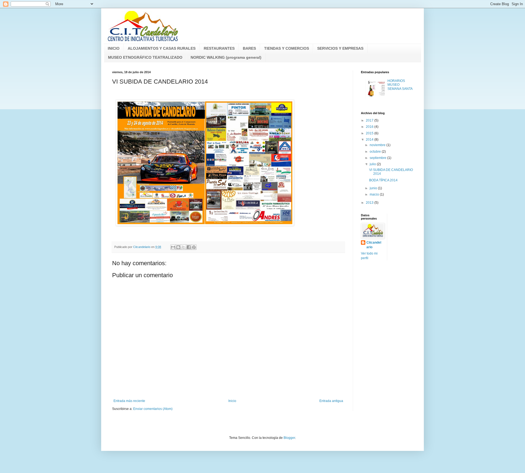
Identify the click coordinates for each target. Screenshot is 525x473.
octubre (376, 151)
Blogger (289, 438)
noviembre (378, 145)
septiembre (378, 158)
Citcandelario (373, 245)
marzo (375, 194)
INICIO (113, 48)
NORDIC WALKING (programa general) (226, 57)
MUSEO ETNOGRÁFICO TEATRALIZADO (145, 57)
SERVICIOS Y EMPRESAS (340, 48)
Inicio (232, 401)
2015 (370, 133)
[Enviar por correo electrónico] (173, 247)
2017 (370, 120)
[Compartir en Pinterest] (194, 247)
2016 (370, 127)
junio (374, 188)
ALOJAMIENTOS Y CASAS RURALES (162, 48)
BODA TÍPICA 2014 (383, 180)
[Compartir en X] (183, 247)
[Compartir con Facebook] (188, 247)
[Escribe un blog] (178, 247)
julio (373, 164)
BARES (249, 48)
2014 (370, 139)
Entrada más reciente (129, 401)
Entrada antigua (331, 401)
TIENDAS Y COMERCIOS (286, 48)
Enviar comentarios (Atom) (153, 409)
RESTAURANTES (219, 48)
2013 (370, 203)
